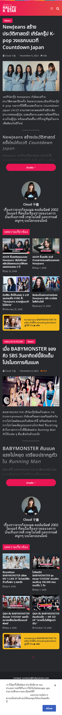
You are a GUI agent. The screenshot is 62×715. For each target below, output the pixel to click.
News (7, 20)
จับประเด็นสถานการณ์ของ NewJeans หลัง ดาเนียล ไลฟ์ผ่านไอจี (45, 298)
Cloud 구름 (10, 55)
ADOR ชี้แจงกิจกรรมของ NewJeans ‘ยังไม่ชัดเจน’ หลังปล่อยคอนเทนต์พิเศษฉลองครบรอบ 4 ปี (15, 262)
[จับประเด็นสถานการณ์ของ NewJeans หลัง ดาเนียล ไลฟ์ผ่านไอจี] (45, 284)
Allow (49, 708)
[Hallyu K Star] (9, 8)
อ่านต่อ (30, 167)
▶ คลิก (37, 325)
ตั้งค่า (11, 701)
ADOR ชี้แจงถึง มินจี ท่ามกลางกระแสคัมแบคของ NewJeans (45, 260)
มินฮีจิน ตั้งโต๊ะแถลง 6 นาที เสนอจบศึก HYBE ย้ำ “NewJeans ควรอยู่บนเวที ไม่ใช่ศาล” (16, 300)
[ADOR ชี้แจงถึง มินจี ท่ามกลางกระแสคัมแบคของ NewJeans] (45, 246)
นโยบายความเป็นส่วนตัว (17, 694)
